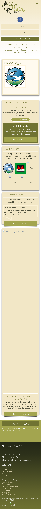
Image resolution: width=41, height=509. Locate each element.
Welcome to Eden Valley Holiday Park (20, 397)
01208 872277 (20, 33)
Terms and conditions (10, 486)
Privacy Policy (7, 492)
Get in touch (6, 484)
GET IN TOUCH (20, 26)
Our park (5, 475)
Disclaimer (6, 490)
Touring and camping (10, 469)
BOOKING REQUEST (22, 39)
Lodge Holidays (8, 471)
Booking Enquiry (8, 488)
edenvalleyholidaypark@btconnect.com (17, 460)
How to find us (7, 482)
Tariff (3, 473)
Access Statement (9, 495)
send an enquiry (20, 139)
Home (4, 467)
